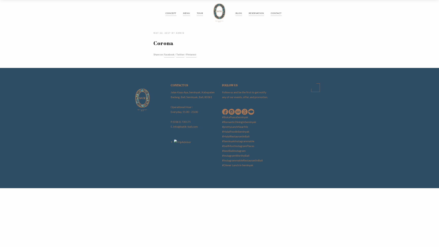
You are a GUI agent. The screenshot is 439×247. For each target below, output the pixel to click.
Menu (186, 13)
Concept (170, 13)
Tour (200, 13)
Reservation (256, 13)
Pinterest (191, 54)
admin (180, 33)
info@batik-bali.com (185, 126)
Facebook (169, 54)
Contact (276, 13)
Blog (239, 13)
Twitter (180, 54)
